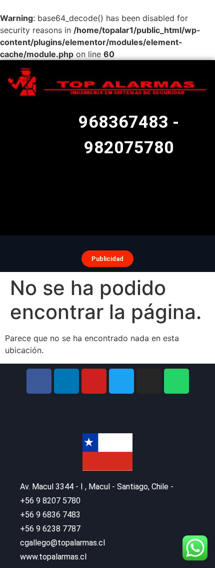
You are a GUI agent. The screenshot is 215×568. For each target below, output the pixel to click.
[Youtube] (94, 381)
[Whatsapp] (176, 381)
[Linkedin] (66, 381)
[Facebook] (39, 381)
